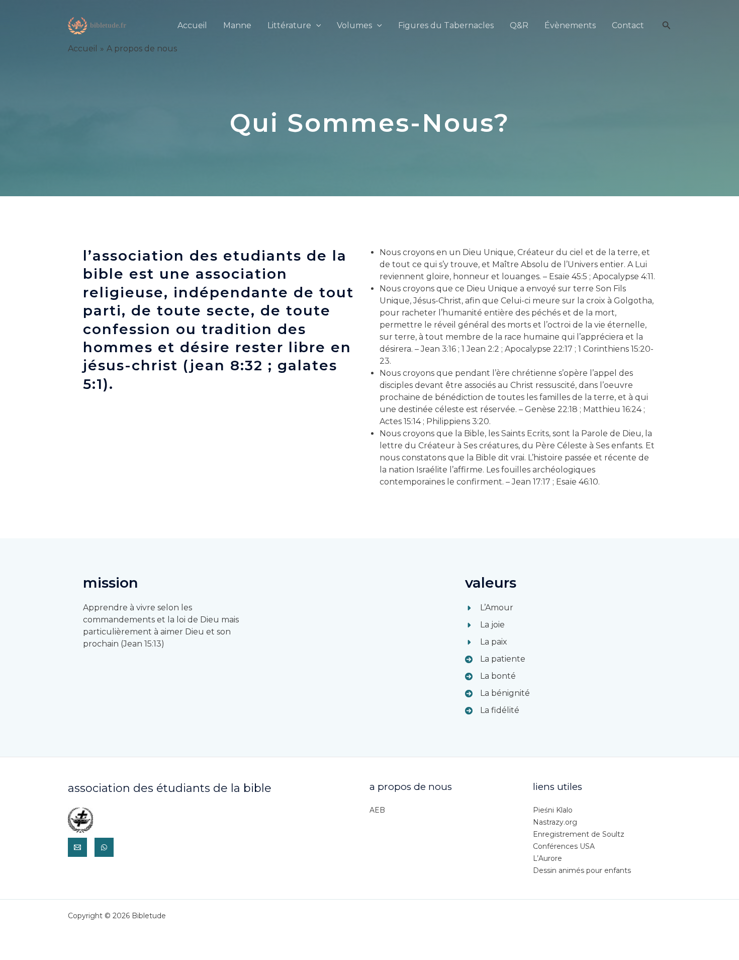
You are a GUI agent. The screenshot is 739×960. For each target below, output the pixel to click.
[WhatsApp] (104, 847)
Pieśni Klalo (553, 810)
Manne (237, 25)
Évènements (570, 25)
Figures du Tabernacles (446, 25)
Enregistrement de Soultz (578, 834)
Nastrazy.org (555, 822)
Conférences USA (564, 846)
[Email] (77, 847)
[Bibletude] (98, 25)
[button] (316, 25)
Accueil (192, 25)
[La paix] (486, 642)
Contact (628, 25)
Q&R (519, 25)
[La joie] (485, 625)
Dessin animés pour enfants (582, 870)
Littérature (289, 25)
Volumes (354, 25)
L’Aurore (547, 858)
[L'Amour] (489, 608)
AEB (377, 810)
